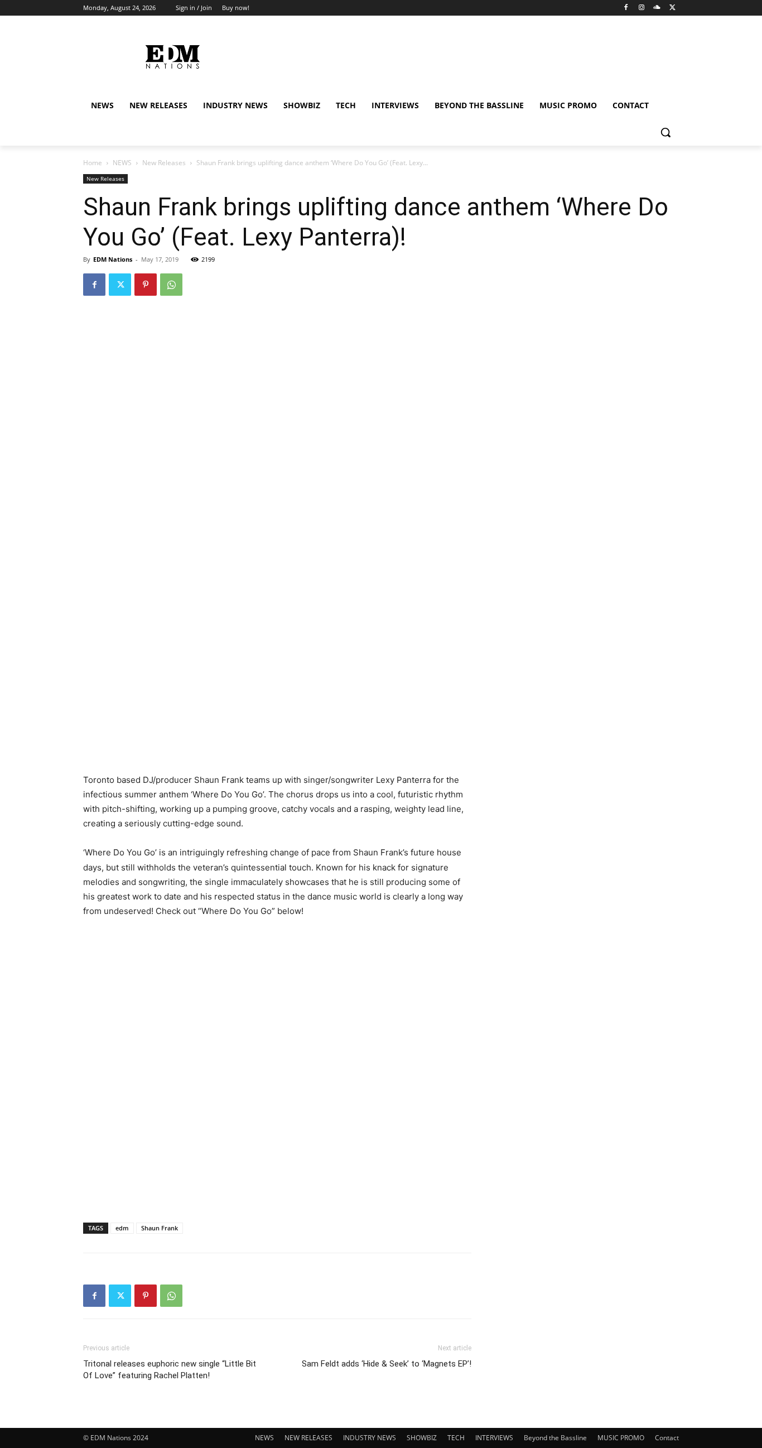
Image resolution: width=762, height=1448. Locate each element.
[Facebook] (626, 8)
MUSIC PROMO (620, 1437)
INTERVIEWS (494, 1437)
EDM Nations (112, 259)
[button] (665, 132)
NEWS (122, 162)
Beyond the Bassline (555, 1437)
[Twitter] (672, 8)
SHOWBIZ (422, 1437)
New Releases (164, 162)
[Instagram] (641, 8)
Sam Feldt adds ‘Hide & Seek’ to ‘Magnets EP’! (386, 1364)
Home (92, 162)
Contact (667, 1437)
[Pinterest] (145, 284)
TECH (456, 1437)
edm (122, 1228)
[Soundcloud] (656, 8)
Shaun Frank (159, 1228)
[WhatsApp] (171, 284)
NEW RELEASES (308, 1437)
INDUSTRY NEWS (369, 1437)
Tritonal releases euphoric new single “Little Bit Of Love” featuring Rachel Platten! (169, 1369)
